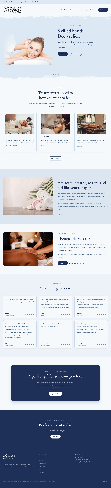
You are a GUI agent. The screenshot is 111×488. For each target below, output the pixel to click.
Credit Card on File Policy (39, 481)
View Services (75, 54)
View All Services (55, 158)
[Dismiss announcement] (107, 2)
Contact (92, 10)
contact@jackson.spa (81, 459)
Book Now (103, 10)
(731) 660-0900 (80, 457)
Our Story (60, 214)
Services (51, 10)
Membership (68, 10)
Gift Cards (78, 10)
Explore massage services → (77, 263)
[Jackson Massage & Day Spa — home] (12, 10)
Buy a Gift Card (55, 394)
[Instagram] (107, 481)
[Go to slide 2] (53, 74)
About (60, 10)
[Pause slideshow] (58, 74)
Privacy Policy (51, 481)
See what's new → (37, 2)
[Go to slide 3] (55, 74)
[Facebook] (104, 481)
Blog (85, 10)
